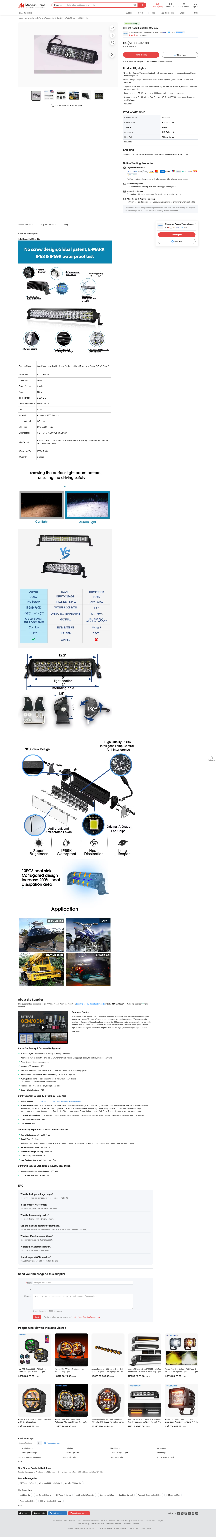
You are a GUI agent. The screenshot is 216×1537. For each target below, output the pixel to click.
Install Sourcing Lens (80, 1513)
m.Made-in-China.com (113, 1524)
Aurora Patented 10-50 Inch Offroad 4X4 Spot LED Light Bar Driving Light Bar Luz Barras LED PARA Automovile (107, 1371)
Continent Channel (137, 1521)
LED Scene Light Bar (71, 1453)
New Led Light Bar (107, 1495)
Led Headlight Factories (85, 1495)
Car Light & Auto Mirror (66, 18)
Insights (160, 1521)
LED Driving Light (159, 1448)
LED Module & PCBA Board (163, 1457)
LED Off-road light (42, 1101)
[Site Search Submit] (142, 5)
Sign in (195, 6)
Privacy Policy (146, 1528)
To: (31, 1289)
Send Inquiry (141, 55)
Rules (196, 13)
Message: (28, 1296)
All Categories (26, 13)
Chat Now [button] (181, 55)
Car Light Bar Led (126, 1495)
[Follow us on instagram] (185, 1513)
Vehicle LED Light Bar (73, 1483)
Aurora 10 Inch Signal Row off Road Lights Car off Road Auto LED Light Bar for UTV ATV (144, 1422)
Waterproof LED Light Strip (49, 1483)
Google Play (40, 1513)
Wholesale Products (108, 1521)
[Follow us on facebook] (178, 1513)
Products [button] (58, 5)
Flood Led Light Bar (27, 1501)
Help (153, 13)
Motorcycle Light (69, 1457)
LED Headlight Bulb (25, 1448)
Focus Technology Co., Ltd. (90, 1528)
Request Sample (165, 61)
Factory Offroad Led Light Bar (149, 1495)
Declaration (134, 1528)
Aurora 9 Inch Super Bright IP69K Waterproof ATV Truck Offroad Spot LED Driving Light (70, 1422)
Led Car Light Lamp (43, 1495)
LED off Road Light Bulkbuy (51, 1501)
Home (20, 18)
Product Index (150, 1521)
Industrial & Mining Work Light (29, 1457)
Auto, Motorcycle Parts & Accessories (39, 18)
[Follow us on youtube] (189, 1513)
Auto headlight (75, 1101)
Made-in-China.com (97, 1524)
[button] (134, 5)
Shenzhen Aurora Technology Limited (143, 32)
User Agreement (121, 1528)
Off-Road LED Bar (27, 1483)
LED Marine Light (159, 1453)
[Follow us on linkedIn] (196, 1513)
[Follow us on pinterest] (193, 1513)
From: (29, 1283)
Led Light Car (25, 1495)
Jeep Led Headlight (115, 1457)
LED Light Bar (83, 18)
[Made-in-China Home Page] (31, 5)
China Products (69, 1521)
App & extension (167, 13)
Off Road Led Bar (173, 1495)
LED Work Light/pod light (27, 1453)
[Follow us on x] (182, 1513)
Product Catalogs (53, 1443)
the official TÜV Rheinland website (90, 1004)
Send (37, 1317)
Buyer (140, 13)
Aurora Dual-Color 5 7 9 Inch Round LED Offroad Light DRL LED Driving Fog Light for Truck (107, 1422)
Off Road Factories (63, 1495)
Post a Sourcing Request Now (87, 1317)
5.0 (168, 228)
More (20, 1505)
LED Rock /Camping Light (118, 1453)
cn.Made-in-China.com (131, 1524)
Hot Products (57, 1521)
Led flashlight (113, 1448)
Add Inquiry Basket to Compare (68, 105)
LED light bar (68, 1448)
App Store (24, 1513)
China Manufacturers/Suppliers (88, 1521)
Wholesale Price (122, 1521)
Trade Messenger (58, 1513)
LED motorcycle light (59, 1101)
